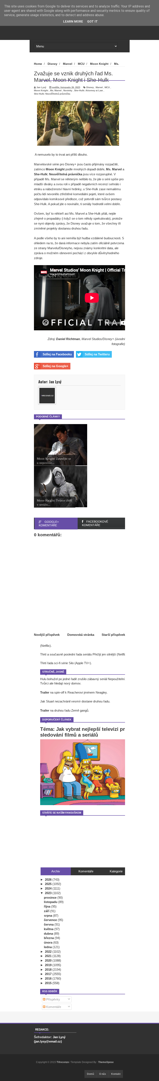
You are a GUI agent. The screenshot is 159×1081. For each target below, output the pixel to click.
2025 (48, 884)
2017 (48, 974)
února (48, 942)
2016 (48, 978)
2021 (48, 956)
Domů (90, 1074)
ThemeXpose (106, 1062)
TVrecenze (63, 1062)
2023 (48, 893)
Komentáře (53, 1007)
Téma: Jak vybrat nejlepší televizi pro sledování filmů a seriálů (84, 732)
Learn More (73, 21)
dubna (49, 933)
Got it (92, 21)
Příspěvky (52, 999)
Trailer (44, 692)
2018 (48, 969)
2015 (48, 983)
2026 (48, 879)
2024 (48, 888)
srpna (48, 915)
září (47, 911)
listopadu (51, 902)
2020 (48, 960)
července (51, 920)
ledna (48, 947)
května (49, 929)
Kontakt (115, 1074)
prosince (50, 897)
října (47, 906)
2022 (48, 951)
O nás (102, 1074)
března (49, 938)
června (49, 924)
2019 (48, 965)
